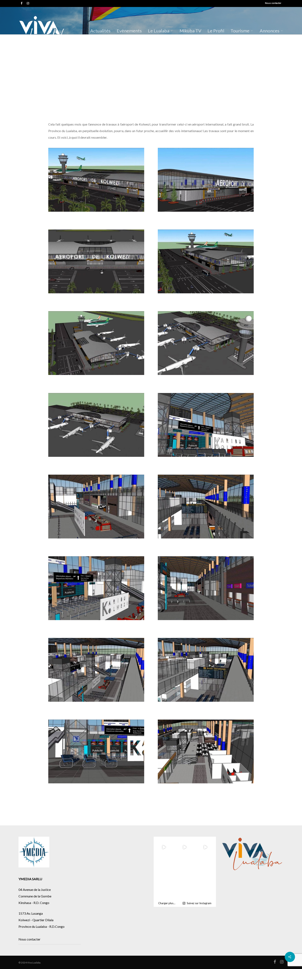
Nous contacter (273, 3)
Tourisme (240, 30)
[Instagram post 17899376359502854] (164, 867)
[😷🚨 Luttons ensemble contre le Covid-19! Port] (205, 888)
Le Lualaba (158, 30)
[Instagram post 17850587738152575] (205, 867)
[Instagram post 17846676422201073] (184, 867)
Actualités (100, 30)
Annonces (269, 30)
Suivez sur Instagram (199, 903)
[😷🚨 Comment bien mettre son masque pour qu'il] (164, 888)
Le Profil (215, 30)
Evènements (129, 30)
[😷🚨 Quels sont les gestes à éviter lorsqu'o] (184, 888)
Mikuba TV (190, 30)
